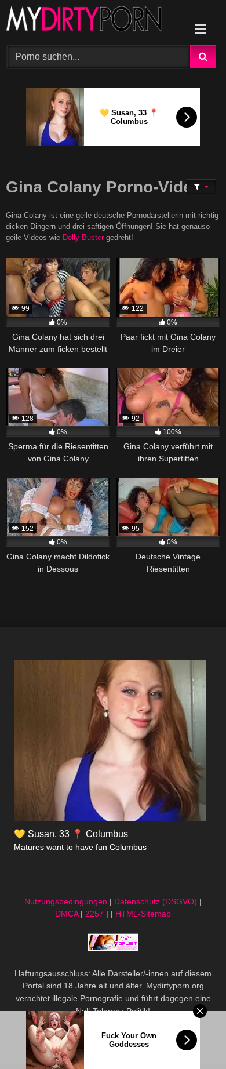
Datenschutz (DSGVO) (155, 901)
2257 (94, 913)
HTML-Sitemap (143, 913)
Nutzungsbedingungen (65, 901)
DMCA (66, 913)
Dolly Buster (83, 238)
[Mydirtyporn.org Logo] (93, 21)
